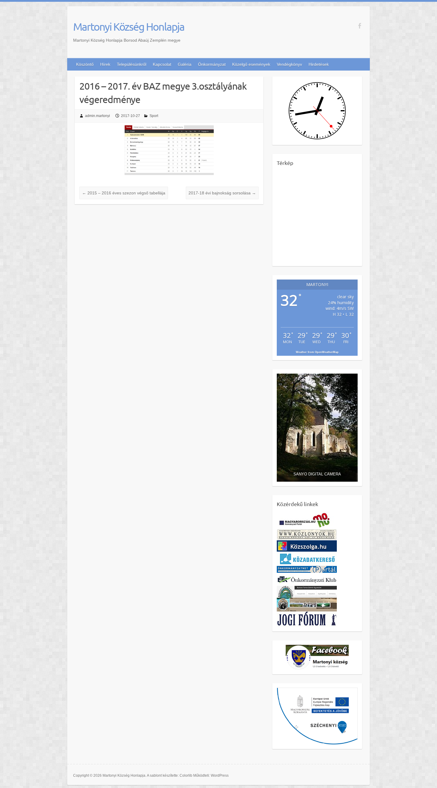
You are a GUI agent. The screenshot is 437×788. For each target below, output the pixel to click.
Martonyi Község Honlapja (128, 26)
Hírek (105, 64)
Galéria (184, 64)
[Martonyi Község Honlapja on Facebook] (360, 25)
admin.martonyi (97, 116)
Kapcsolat (162, 64)
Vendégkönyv (289, 64)
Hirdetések (319, 64)
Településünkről (131, 64)
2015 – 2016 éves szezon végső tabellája (123, 193)
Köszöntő (85, 64)
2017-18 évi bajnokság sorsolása (222, 193)
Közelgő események (251, 64)
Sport (154, 116)
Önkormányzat (212, 64)
